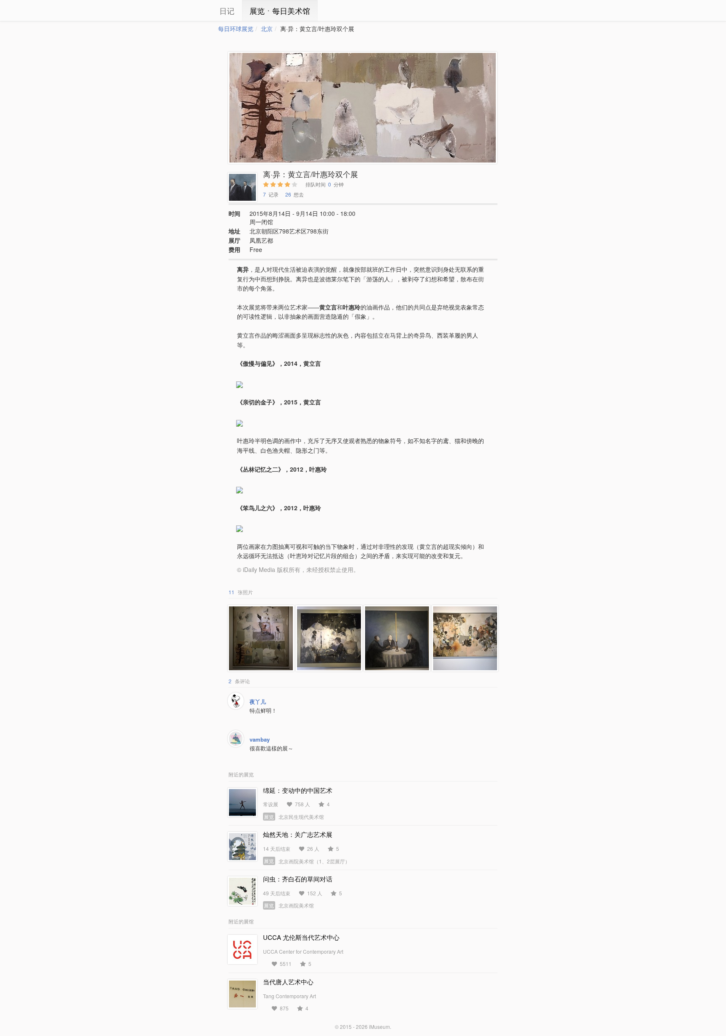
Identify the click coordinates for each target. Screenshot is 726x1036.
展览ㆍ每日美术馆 (280, 10)
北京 (267, 28)
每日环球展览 (235, 28)
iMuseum (379, 1026)
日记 (226, 10)
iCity (192, 10)
